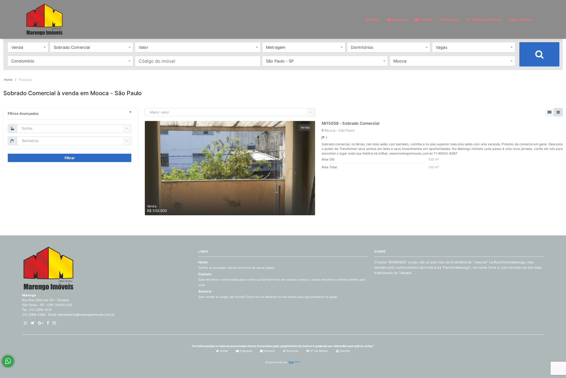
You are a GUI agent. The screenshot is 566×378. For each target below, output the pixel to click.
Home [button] (374, 19)
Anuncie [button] (451, 19)
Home (8, 79)
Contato (282, 279)
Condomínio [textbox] (22, 61)
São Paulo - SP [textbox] (280, 61)
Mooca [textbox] (399, 61)
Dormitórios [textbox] (362, 47)
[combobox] (28, 47)
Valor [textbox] (143, 47)
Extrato (344, 351)
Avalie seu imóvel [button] (486, 19)
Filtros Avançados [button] (23, 113)
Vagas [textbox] (441, 47)
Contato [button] (425, 19)
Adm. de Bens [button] (521, 19)
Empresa (246, 351)
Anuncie (292, 351)
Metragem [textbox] (275, 47)
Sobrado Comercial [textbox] (72, 47)
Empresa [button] (399, 19)
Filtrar (70, 158)
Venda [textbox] (17, 47)
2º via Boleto (319, 351)
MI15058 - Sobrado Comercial (350, 123)
